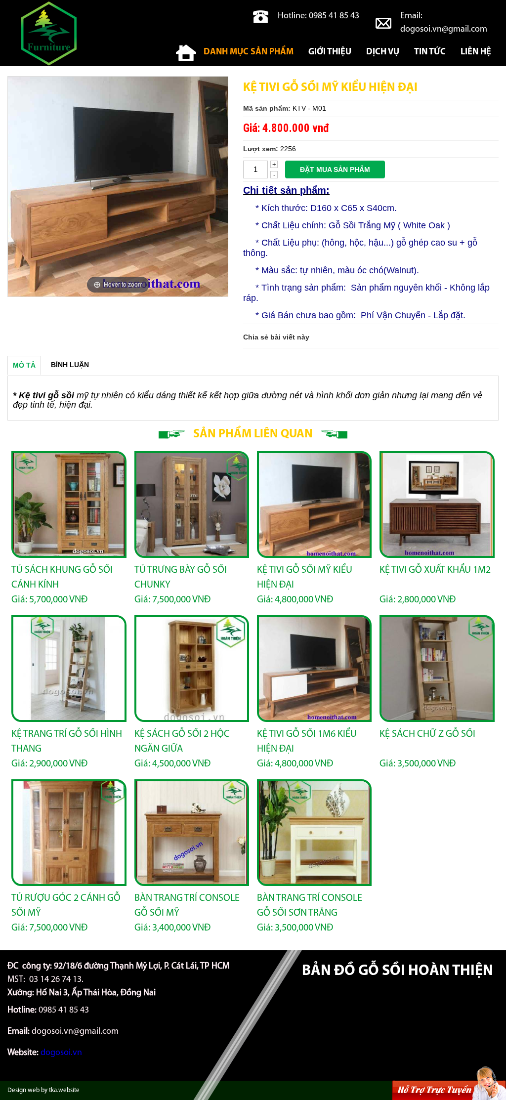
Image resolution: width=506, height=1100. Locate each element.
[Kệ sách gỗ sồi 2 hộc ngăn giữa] (191, 668)
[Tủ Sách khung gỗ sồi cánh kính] (68, 504)
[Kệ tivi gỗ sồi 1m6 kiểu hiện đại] (314, 668)
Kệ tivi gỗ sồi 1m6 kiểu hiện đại (307, 741)
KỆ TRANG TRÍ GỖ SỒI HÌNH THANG (66, 741)
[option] (118, 186)
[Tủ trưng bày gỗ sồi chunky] (191, 504)
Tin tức (430, 52)
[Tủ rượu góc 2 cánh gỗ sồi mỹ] (68, 832)
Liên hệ (476, 52)
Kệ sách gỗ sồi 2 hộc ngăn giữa (182, 741)
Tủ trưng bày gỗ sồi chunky (180, 577)
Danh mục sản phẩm (249, 52)
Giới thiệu (329, 52)
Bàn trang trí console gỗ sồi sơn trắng (309, 905)
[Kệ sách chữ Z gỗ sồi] (437, 668)
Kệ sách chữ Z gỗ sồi (427, 734)
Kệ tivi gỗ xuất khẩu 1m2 (435, 570)
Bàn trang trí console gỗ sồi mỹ (187, 905)
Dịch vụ (382, 52)
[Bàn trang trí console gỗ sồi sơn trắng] (314, 832)
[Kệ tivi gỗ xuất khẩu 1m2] (437, 504)
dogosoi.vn (61, 1053)
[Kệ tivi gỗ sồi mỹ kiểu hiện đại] (314, 504)
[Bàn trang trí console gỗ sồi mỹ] (191, 832)
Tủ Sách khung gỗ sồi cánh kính (62, 577)
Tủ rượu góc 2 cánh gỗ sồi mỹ (66, 905)
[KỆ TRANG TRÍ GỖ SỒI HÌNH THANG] (68, 668)
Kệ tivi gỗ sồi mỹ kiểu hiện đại (304, 577)
